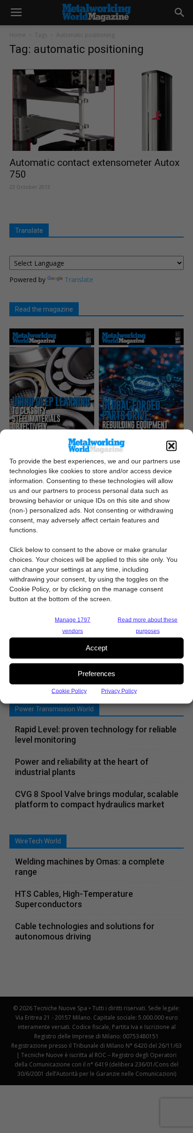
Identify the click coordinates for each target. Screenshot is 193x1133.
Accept (96, 648)
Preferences (96, 674)
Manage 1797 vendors (72, 625)
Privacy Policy (119, 690)
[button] (171, 445)
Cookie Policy (69, 690)
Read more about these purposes (148, 625)
